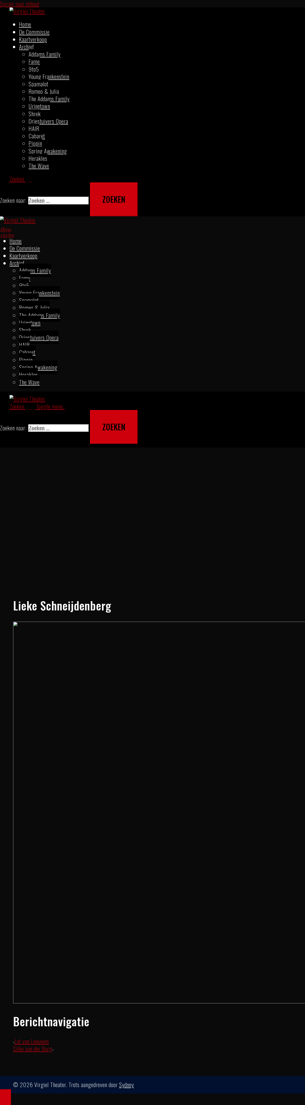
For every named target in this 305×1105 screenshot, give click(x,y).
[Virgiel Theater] (27, 11)
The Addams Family (49, 98)
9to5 (34, 69)
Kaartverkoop (33, 39)
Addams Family (45, 54)
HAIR (34, 128)
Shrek (35, 113)
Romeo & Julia (44, 91)
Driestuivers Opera (48, 121)
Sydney (126, 1084)
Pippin (35, 143)
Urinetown (39, 106)
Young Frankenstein (49, 76)
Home (25, 24)
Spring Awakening (48, 150)
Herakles (38, 158)
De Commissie (34, 31)
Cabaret (37, 135)
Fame (34, 61)
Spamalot (38, 83)
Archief (26, 46)
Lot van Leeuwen (32, 1041)
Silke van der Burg (32, 1048)
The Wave (39, 165)
